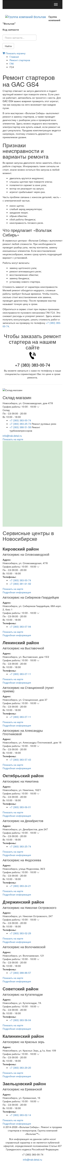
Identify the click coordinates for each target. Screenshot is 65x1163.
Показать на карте (13, 439)
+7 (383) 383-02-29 (20, 933)
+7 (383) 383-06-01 (20, 807)
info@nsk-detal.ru (12, 435)
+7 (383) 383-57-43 (20, 759)
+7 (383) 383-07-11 (20, 674)
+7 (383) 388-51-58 (20, 427)
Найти (8, 46)
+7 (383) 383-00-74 (32, 365)
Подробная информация (17, 592)
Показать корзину (15, 53)
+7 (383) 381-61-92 (20, 583)
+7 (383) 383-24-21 (20, 886)
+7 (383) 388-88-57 (20, 972)
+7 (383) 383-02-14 (20, 1115)
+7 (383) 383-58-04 (20, 1020)
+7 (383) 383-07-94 (20, 626)
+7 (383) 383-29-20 (20, 1067)
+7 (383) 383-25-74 (20, 423)
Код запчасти (11, 29)
